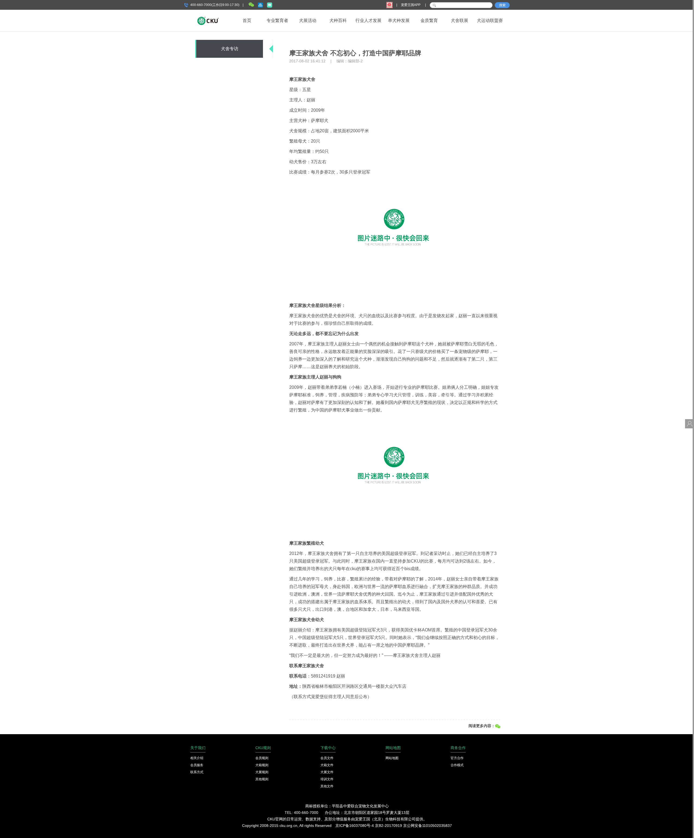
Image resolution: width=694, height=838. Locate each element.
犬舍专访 (229, 48)
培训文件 (326, 779)
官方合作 (457, 758)
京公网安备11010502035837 (427, 825)
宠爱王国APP (411, 5)
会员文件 (326, 758)
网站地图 (392, 758)
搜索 (502, 5)
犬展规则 (261, 772)
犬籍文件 (326, 765)
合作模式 (457, 765)
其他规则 (261, 779)
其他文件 (326, 786)
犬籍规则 (261, 765)
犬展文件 (326, 772)
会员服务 (196, 765)
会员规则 (261, 758)
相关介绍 (196, 758)
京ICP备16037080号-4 (354, 825)
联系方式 (196, 772)
